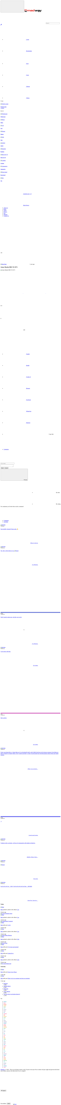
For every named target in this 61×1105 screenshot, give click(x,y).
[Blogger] (12, 240)
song (5, 1028)
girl (4, 1048)
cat (4, 1012)
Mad (5, 264)
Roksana (6, 983)
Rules (5, 209)
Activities (6, 521)
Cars (18, 909)
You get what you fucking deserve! (12, 994)
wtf (4, 1052)
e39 (4, 1056)
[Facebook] (12, 251)
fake (4, 1037)
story (5, 1064)
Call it (9, 925)
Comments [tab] (6, 449)
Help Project (26, 205)
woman (5, 1065)
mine (5, 1043)
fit (4, 1029)
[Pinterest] (34, 228)
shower (5, 1016)
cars (4, 1044)
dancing (5, 1060)
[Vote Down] (12, 317)
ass (4, 1018)
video (5, 1039)
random (5, 1013)
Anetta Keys (11, 953)
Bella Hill (6, 988)
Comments (6, 520)
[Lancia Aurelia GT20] (12, 293)
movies (5, 1053)
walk (5, 1041)
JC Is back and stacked (13, 947)
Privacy (5, 211)
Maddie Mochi (7, 986)
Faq (4, 213)
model (5, 1063)
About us (6, 207)
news (5, 1020)
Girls (18, 939)
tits (4, 1049)
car (4, 1036)
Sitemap (5, 214)
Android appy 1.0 (27, 194)
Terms (5, 210)
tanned (5, 1023)
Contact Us (6, 216)
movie (5, 1045)
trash (5, 1067)
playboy (5, 1027)
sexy (4, 1008)
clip (4, 1040)
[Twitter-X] (12, 228)
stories (5, 1009)
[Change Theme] (2, 26)
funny (5, 1055)
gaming (5, 1021)
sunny (5, 1024)
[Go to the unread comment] (12, 518)
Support (3, 1090)
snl (4, 1033)
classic (5, 1005)
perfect (5, 1001)
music (5, 1059)
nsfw (5, 1051)
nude (5, 1006)
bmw (5, 1010)
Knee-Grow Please (12, 972)
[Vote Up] (12, 304)
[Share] (12, 341)
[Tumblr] (34, 240)
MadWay (3, 1069)
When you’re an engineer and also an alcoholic (19, 978)
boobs (5, 1025)
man (4, 1031)
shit (4, 1014)
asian (5, 1017)
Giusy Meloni (7, 991)
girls (4, 1035)
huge (5, 1002)
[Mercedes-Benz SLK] (34, 293)
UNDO (8, 1103)
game (5, 1057)
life (4, 1061)
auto (4, 1047)
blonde (5, 1004)
